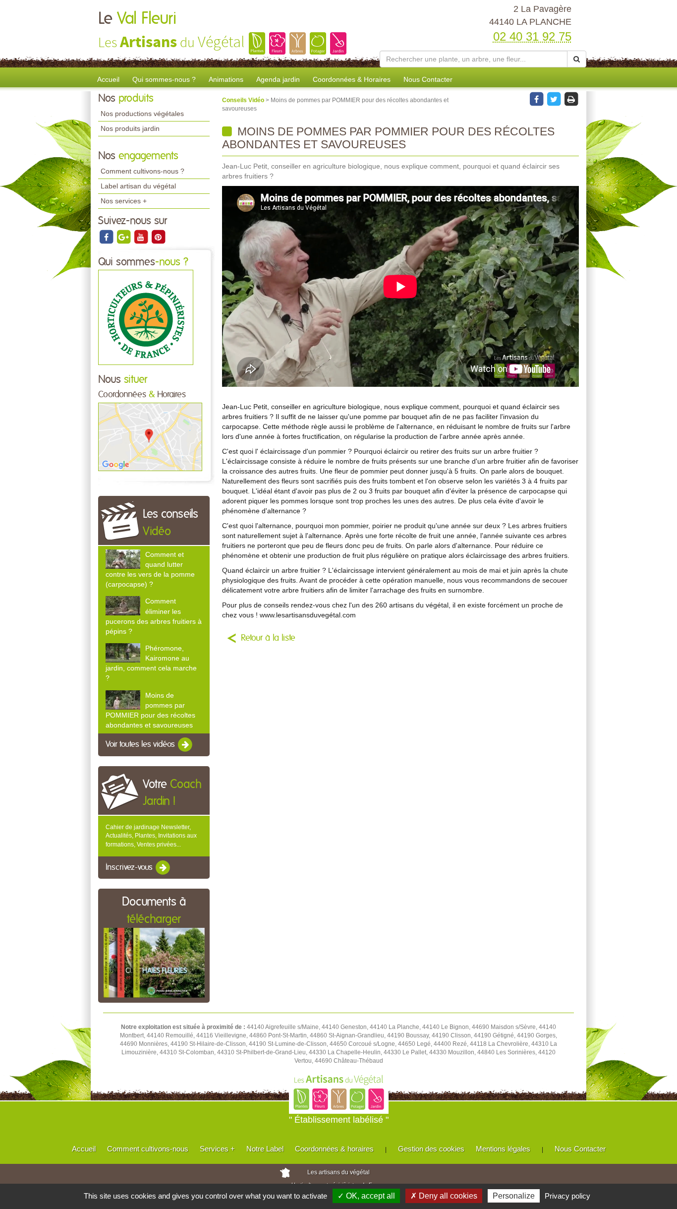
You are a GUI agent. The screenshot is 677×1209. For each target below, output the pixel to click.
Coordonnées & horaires (334, 1149)
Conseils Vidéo (244, 100)
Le (137, 18)
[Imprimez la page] (571, 98)
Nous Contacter (427, 79)
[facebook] (106, 236)
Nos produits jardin (130, 128)
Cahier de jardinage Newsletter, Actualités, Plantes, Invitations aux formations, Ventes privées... (151, 835)
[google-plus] (124, 236)
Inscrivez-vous (130, 867)
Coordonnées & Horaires (352, 79)
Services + (217, 1149)
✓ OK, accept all (366, 1196)
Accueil (108, 79)
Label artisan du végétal (138, 186)
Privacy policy (567, 1196)
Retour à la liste (268, 638)
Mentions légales (503, 1149)
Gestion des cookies (431, 1149)
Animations (226, 79)
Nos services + (124, 201)
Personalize (514, 1196)
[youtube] (141, 236)
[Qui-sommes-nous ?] (145, 317)
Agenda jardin (278, 79)
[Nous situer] (150, 436)
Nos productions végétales (142, 114)
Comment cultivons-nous (147, 1149)
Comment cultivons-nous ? (142, 171)
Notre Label (264, 1149)
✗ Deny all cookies (443, 1196)
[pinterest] (158, 236)
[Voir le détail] (123, 559)
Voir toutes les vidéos (141, 744)
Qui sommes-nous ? (164, 79)
